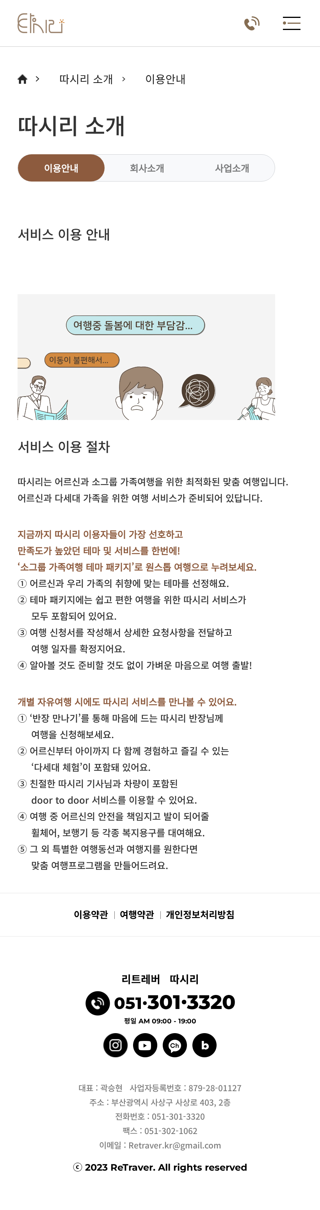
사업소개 (232, 168)
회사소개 (147, 168)
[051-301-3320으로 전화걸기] (252, 23)
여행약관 (137, 914)
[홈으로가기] (22, 79)
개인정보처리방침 (200, 914)
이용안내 (61, 168)
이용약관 (91, 914)
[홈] (41, 23)
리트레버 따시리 (160, 978)
